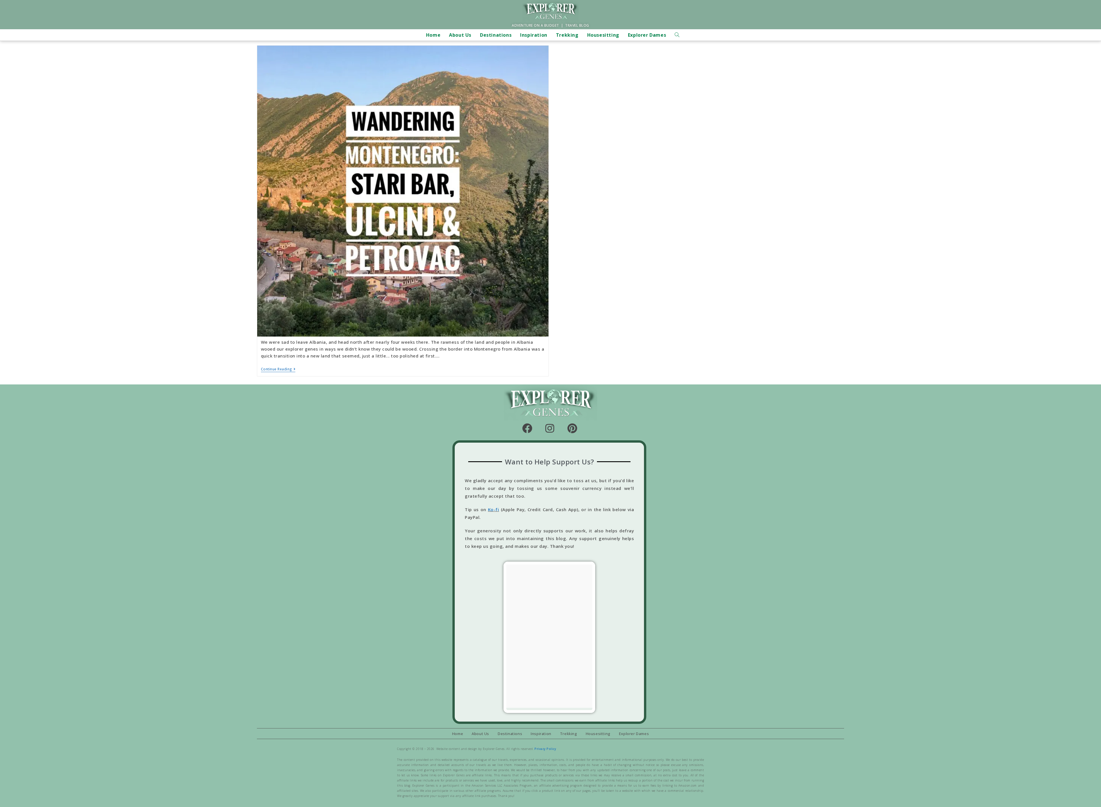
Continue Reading (278, 369)
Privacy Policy (545, 749)
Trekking (568, 733)
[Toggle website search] (677, 35)
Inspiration (541, 733)
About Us (480, 733)
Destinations (510, 733)
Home (457, 733)
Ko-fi (493, 509)
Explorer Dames (634, 733)
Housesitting (598, 733)
